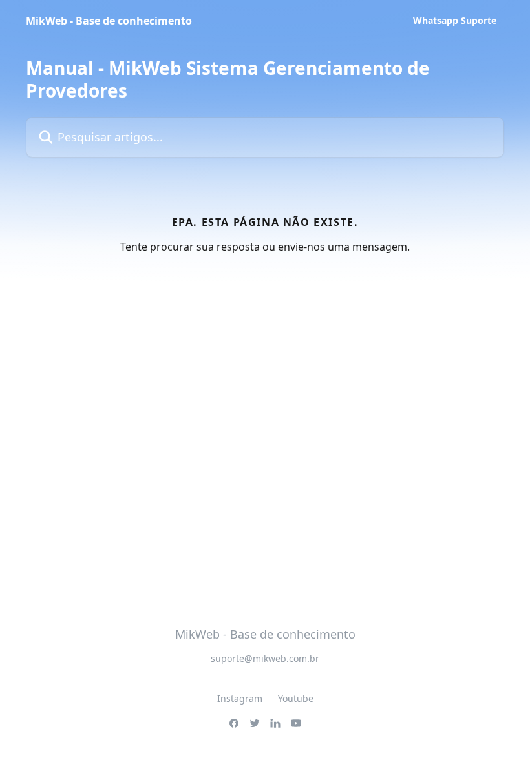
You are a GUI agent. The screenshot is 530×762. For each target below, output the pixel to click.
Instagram (239, 698)
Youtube (295, 698)
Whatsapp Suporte (454, 20)
